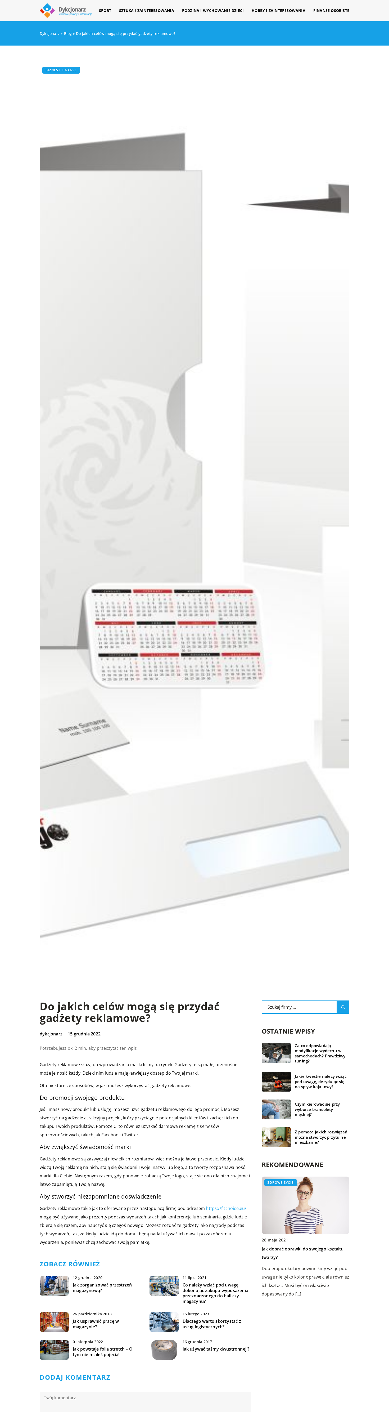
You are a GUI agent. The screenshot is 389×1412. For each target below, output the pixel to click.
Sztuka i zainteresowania (146, 10)
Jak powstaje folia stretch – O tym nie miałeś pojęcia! (103, 1351)
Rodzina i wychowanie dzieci (213, 10)
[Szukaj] (343, 1007)
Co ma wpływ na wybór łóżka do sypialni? (304, 1249)
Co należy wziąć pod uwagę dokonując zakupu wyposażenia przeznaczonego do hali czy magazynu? (215, 1293)
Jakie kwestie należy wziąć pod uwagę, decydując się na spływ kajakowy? (320, 1081)
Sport (105, 10)
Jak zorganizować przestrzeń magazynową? (102, 1287)
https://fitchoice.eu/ (226, 1208)
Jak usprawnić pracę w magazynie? (96, 1324)
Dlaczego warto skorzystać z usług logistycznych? (212, 1324)
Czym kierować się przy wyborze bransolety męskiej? (317, 1109)
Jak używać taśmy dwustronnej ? (216, 1349)
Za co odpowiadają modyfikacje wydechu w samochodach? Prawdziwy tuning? (320, 1053)
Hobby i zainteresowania (278, 10)
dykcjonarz (51, 1034)
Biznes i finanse (61, 70)
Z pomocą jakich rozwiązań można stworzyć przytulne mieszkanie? (321, 1137)
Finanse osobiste (331, 10)
